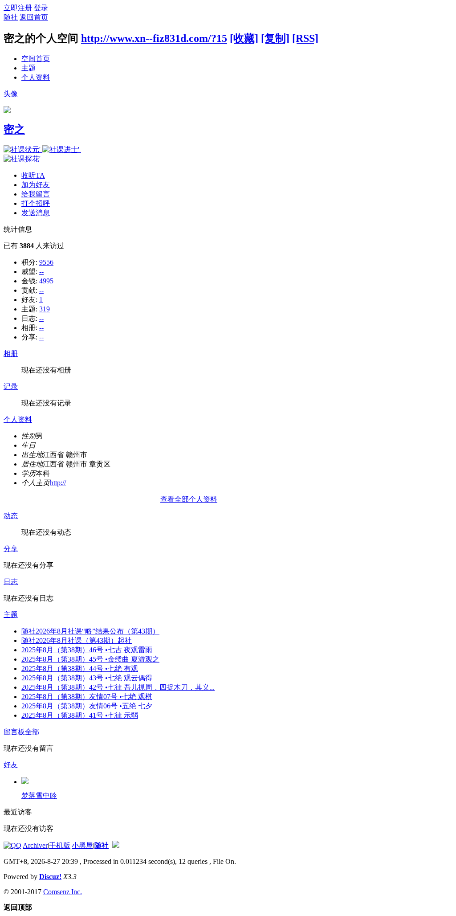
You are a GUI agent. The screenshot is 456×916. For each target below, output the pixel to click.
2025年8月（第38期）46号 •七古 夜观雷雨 (86, 650)
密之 (14, 129)
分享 (11, 548)
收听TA (33, 175)
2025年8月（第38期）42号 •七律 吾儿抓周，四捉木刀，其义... (118, 687)
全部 (32, 732)
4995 (46, 281)
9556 (46, 262)
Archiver (35, 845)
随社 (11, 17)
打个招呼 (35, 203)
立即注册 (18, 8)
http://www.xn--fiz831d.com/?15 (154, 38)
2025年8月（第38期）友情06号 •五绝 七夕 (86, 706)
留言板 (14, 732)
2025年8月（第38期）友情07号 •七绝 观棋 (86, 696)
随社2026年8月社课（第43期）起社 (76, 640)
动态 (11, 515)
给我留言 (35, 194)
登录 (41, 8)
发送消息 (35, 213)
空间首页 (35, 58)
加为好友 (35, 184)
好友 (11, 765)
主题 (28, 68)
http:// (58, 483)
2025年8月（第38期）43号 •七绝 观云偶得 (86, 678)
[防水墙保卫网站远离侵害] (115, 845)
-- (41, 271)
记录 (11, 386)
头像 (11, 94)
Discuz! (50, 876)
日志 (11, 581)
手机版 (59, 845)
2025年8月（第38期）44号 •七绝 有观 (79, 668)
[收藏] (244, 38)
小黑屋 (82, 845)
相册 (11, 353)
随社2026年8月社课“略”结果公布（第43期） (90, 631)
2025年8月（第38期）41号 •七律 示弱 (79, 715)
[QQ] (12, 845)
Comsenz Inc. (62, 892)
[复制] (275, 38)
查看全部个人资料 (188, 499)
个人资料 (35, 77)
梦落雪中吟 (39, 795)
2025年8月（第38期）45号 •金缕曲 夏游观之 (90, 659)
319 (44, 309)
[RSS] (305, 38)
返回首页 (34, 17)
